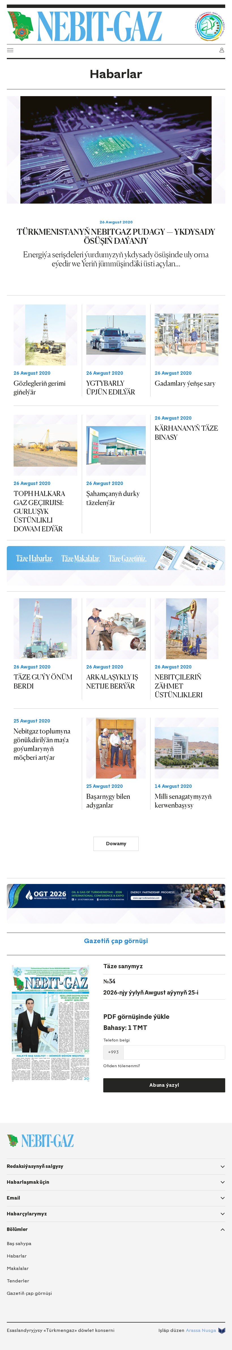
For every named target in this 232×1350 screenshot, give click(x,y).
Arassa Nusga (201, 1330)
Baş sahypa (19, 1243)
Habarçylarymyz (27, 1214)
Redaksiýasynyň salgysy (35, 1166)
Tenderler (18, 1281)
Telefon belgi (116, 1040)
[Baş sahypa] (99, 26)
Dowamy (116, 843)
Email (13, 1198)
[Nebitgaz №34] (50, 1023)
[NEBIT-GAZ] (40, 1140)
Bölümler (17, 1229)
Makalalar (18, 1268)
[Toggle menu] (10, 50)
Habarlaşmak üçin (28, 1182)
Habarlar (17, 1256)
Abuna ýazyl (164, 1085)
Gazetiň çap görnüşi (116, 941)
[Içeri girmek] (221, 50)
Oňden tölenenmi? (121, 1066)
